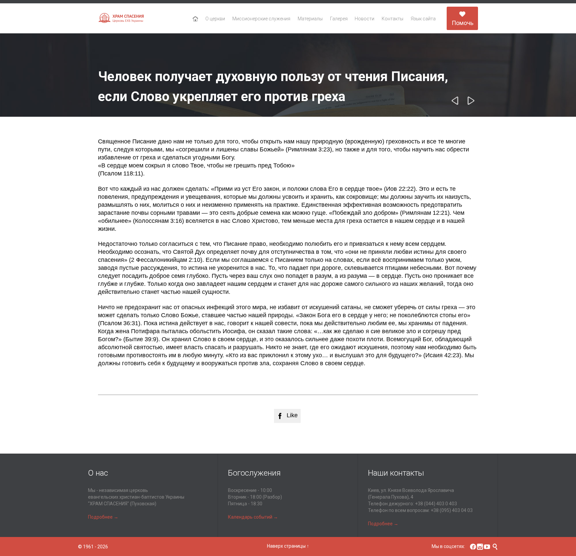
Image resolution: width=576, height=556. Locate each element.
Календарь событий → (253, 517)
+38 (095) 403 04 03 (452, 510)
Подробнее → (103, 517)
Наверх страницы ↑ (288, 546)
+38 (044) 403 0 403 (436, 503)
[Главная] (195, 19)
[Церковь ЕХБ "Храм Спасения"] (121, 18)
